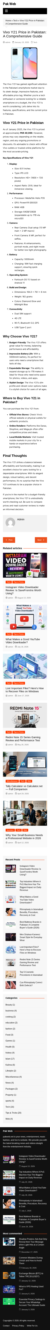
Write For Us (32, 1326)
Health (9, 1047)
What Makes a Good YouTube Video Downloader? (29, 900)
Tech (15, 20)
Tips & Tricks (19, 582)
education (10, 1023)
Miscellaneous (12, 781)
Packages (10, 1089)
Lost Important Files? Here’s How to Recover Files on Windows (30, 950)
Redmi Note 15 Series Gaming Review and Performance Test (30, 962)
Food (8, 1035)
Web (29, 781)
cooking (9, 1017)
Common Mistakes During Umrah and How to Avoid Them (31, 1261)
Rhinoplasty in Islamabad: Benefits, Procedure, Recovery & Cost (31, 912)
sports (8, 1101)
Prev (11, 540)
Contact (6, 1326)
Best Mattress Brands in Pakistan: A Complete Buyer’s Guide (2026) (30, 925)
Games (9, 1041)
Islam (8, 1059)
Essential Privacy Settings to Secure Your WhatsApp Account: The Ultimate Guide (32, 1302)
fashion (9, 1029)
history (9, 1053)
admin (7, 42)
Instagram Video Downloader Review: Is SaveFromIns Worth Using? (23, 590)
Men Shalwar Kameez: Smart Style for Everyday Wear (31, 937)
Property (9, 1095)
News (8, 1083)
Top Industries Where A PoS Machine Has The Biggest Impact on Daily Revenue (31, 1175)
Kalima (9, 1065)
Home (8, 20)
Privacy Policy (18, 1326)
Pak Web (9, 4)
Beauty (9, 1005)
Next (39, 540)
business (10, 830)
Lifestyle (9, 1071)
